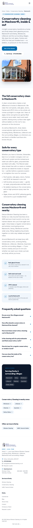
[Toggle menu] (29, 3)
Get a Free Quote (9, 48)
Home (3, 11)
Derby (8, 11)
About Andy (5, 501)
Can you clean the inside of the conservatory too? (16, 355)
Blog (3, 499)
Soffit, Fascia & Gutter (23, 428)
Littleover (17, 403)
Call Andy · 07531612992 (14, 54)
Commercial (5, 496)
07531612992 (7, 461)
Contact (4, 504)
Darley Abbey (7, 412)
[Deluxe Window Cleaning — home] (8, 3)
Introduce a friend (6, 507)
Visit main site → (16, 524)
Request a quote (8, 465)
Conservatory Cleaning (17, 11)
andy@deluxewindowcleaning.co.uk (13, 463)
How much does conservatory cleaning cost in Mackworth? (16, 332)
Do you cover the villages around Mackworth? (16, 316)
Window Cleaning (8, 428)
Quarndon (16, 408)
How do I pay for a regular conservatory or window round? (16, 347)
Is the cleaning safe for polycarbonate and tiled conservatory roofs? (16, 340)
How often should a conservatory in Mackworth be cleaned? (16, 324)
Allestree (6, 408)
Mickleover (6, 403)
